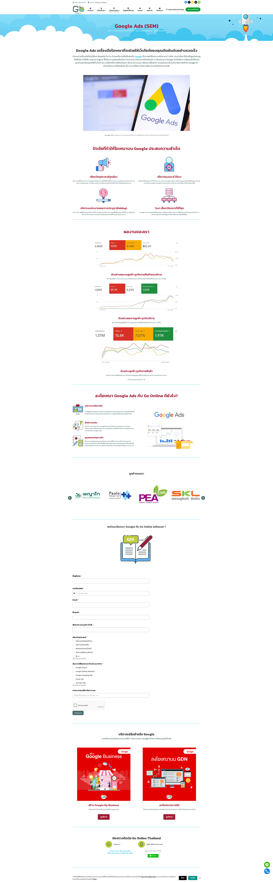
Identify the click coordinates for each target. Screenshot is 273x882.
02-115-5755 (114, 851)
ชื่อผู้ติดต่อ (77, 576)
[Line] (267, 865)
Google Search (81, 667)
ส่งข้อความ (78, 713)
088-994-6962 (127, 853)
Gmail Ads (80, 679)
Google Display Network (85, 671)
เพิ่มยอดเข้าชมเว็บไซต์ (84, 648)
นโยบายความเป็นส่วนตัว (148, 877)
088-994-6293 (113, 853)
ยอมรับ (192, 878)
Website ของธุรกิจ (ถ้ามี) (82, 625)
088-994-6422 (80, 2)
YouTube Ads (81, 683)
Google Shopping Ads (84, 675)
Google (138, 56)
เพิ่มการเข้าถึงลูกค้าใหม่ (84, 641)
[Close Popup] (199, 878)
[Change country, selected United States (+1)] (74, 593)
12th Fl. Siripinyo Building (98, 2)
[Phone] (267, 871)
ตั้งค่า (95, 879)
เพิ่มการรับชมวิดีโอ (82, 645)
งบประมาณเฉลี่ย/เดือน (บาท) (85, 690)
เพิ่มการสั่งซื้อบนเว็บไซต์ (84, 652)
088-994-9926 (124, 851)
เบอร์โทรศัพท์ (78, 589)
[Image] (103, 774)
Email (76, 600)
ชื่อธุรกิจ (76, 612)
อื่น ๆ (77, 656)
